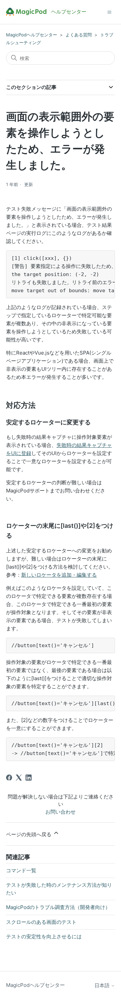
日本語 (102, 985)
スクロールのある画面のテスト (41, 922)
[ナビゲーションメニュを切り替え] (109, 11)
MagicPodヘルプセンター (31, 34)
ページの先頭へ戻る (29, 834)
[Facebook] (9, 778)
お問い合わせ (60, 812)
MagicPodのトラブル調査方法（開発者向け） (58, 907)
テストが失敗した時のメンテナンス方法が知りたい (59, 889)
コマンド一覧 (21, 870)
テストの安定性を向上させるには (44, 936)
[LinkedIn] (29, 778)
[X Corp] (19, 778)
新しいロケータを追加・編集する (59, 575)
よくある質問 (79, 34)
